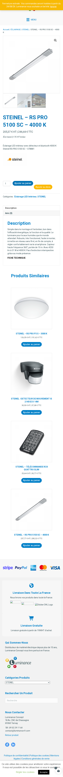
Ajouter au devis (43, 187)
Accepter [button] (44, 772)
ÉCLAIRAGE (16, 29)
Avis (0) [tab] (8, 213)
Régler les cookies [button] (25, 772)
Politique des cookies (39, 755)
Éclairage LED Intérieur (25, 196)
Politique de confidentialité (16, 755)
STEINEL (25, 29)
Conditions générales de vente (36, 758)
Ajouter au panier (22, 183)
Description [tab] (11, 208)
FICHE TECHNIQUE (16, 258)
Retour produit (11, 735)
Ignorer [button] (53, 6)
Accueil (6, 29)
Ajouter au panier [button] (31, 344)
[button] (55, 40)
